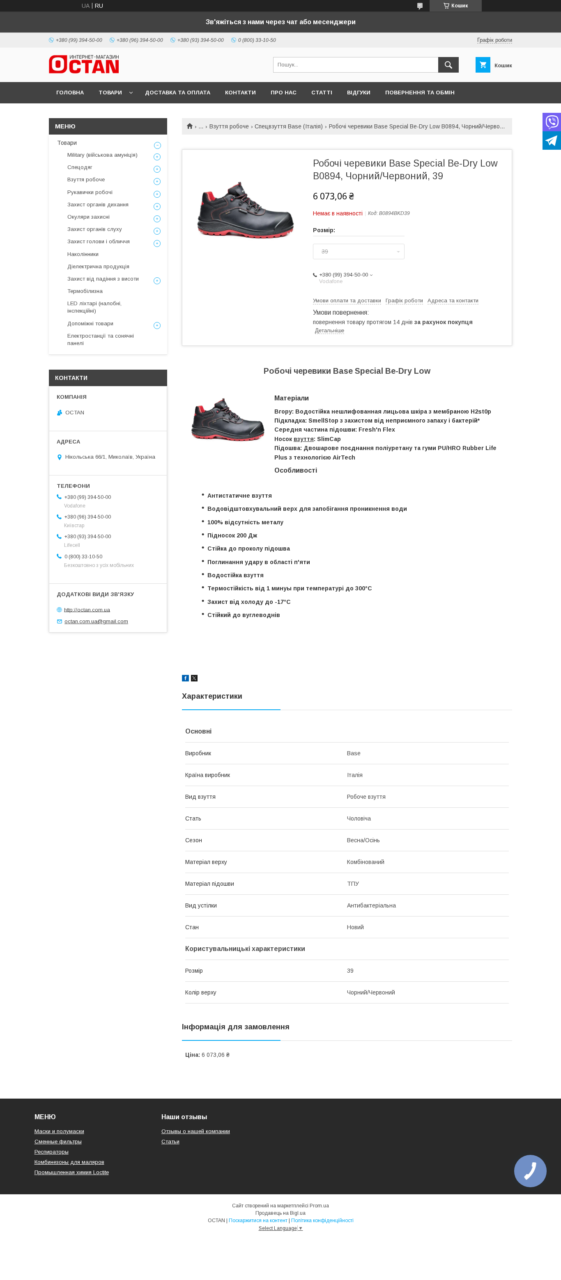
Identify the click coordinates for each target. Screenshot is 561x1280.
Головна (70, 92)
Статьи (170, 1141)
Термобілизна (85, 291)
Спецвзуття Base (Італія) (289, 126)
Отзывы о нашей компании (195, 1131)
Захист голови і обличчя (98, 241)
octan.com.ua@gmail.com (96, 621)
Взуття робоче (229, 126)
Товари (110, 92)
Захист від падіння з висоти (103, 279)
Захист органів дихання (98, 204)
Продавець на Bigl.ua (280, 1213)
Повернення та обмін (420, 92)
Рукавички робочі (90, 192)
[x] (194, 679)
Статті (321, 92)
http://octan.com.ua (87, 609)
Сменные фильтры (58, 1141)
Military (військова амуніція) (102, 155)
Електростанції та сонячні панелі (100, 339)
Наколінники (83, 254)
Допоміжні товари (90, 323)
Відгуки (358, 92)
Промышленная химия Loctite (71, 1172)
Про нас (284, 92)
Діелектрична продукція (98, 266)
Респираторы (51, 1152)
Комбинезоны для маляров (69, 1162)
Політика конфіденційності (322, 1220)
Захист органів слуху (94, 229)
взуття (304, 439)
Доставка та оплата (177, 92)
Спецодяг (79, 167)
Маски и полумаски (59, 1131)
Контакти (240, 92)
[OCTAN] (84, 71)
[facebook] (185, 679)
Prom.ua (319, 1206)
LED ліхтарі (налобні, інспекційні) (94, 307)
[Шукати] (448, 65)
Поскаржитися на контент (258, 1220)
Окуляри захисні (88, 217)
